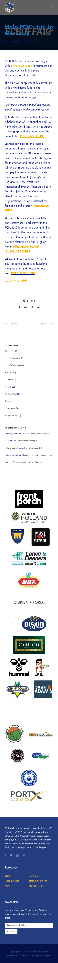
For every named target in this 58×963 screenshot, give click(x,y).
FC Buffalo (14, 41)
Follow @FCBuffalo (16, 281)
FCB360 (8, 372)
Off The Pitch (10, 394)
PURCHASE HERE (23, 273)
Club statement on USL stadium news (37, 455)
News (30, 41)
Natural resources (37, 885)
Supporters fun (11, 415)
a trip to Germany (21, 66)
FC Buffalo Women (13, 365)
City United (9, 351)
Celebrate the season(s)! (27, 440)
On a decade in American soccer (36, 433)
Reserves (8, 401)
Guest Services (12, 880)
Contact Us (34, 875)
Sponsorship (10, 408)
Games (8, 379)
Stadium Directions (38, 880)
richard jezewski (12, 448)
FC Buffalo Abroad (13, 358)
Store (7, 875)
